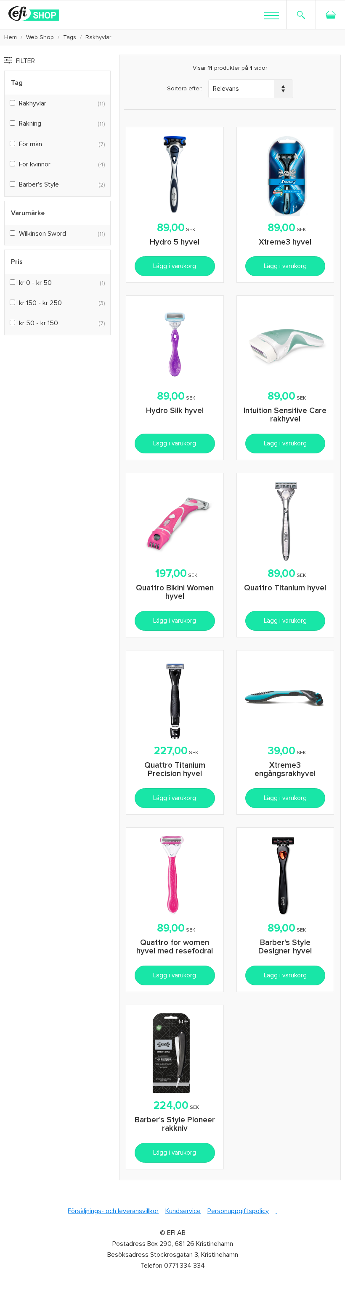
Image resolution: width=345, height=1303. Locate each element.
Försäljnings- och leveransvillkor (113, 1211)
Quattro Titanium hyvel (285, 588)
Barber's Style (39, 184)
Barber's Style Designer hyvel (285, 947)
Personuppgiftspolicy (238, 1211)
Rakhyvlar (32, 103)
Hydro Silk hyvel (175, 411)
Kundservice (183, 1211)
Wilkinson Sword (42, 233)
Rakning (30, 123)
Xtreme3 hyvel (285, 242)
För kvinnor (34, 164)
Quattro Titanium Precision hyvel (174, 770)
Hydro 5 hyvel (174, 242)
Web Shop (40, 37)
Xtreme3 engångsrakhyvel (285, 770)
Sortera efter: (184, 88)
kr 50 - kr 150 (38, 323)
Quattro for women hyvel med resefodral (174, 947)
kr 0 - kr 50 (35, 283)
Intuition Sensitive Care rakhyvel (285, 415)
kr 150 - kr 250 (40, 303)
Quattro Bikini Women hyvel (175, 592)
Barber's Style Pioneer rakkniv (175, 1124)
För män (30, 144)
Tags (69, 37)
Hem (10, 37)
